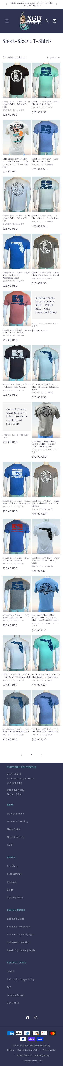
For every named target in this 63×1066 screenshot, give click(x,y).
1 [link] (22, 754)
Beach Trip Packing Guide (21, 950)
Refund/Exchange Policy (20, 979)
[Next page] (41, 754)
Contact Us (13, 1002)
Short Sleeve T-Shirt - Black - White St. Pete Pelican (16, 385)
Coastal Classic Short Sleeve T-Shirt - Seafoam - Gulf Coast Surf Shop (16, 416)
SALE (9, 844)
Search (11, 971)
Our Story (12, 866)
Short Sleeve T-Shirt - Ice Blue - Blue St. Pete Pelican (45, 216)
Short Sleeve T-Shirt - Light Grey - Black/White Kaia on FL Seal (45, 503)
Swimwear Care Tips (18, 942)
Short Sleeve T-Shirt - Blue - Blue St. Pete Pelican (46, 160)
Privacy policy (49, 1050)
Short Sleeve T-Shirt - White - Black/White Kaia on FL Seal (16, 218)
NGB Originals (15, 873)
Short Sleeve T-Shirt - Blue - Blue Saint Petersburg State (46, 730)
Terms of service (24, 1055)
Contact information (33, 1060)
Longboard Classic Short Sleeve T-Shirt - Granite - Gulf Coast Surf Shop (44, 444)
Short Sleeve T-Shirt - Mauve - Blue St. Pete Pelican (17, 331)
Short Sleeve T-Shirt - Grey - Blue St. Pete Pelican (17, 616)
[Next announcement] (56, 4)
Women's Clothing (17, 821)
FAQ (9, 987)
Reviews (11, 881)
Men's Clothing (15, 837)
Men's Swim (13, 829)
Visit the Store (15, 897)
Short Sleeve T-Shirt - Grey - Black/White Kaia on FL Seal (46, 274)
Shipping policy (42, 1055)
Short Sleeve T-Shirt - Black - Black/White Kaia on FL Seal (16, 104)
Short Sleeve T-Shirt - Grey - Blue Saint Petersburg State (17, 730)
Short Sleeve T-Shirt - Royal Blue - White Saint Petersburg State (16, 275)
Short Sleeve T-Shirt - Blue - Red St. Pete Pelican (17, 559)
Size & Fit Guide (15, 918)
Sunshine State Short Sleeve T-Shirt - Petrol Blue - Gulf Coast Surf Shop (46, 305)
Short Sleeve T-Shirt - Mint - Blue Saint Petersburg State (46, 675)
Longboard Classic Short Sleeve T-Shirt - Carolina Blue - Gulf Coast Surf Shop (45, 617)
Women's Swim (15, 813)
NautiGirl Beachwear (29, 1045)
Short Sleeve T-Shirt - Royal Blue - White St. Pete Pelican (16, 502)
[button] (7, 21)
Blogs (10, 889)
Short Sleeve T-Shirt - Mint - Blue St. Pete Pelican (46, 103)
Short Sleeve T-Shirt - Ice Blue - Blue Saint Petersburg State (45, 387)
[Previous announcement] (6, 4)
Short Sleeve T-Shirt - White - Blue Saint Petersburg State (17, 675)
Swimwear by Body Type (20, 934)
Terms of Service (16, 995)
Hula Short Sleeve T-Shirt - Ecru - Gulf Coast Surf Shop (16, 160)
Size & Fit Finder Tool (19, 926)
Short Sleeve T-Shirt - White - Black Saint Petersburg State (45, 560)
